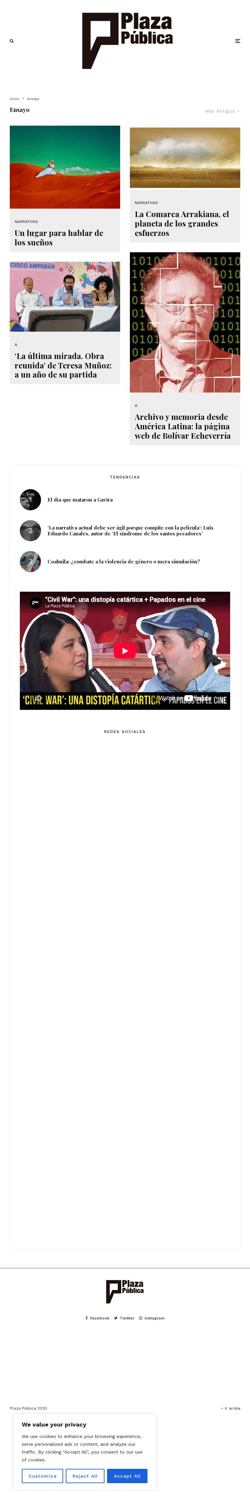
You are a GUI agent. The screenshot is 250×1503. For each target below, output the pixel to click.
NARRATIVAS (26, 221)
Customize (43, 1476)
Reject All (85, 1476)
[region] (84, 1452)
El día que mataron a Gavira (80, 500)
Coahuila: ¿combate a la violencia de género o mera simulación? (124, 561)
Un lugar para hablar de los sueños (59, 237)
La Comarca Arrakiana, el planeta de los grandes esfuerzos (182, 223)
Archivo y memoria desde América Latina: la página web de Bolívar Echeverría (183, 426)
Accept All (127, 1476)
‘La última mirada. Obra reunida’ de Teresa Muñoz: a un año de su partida (63, 365)
